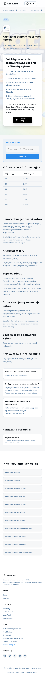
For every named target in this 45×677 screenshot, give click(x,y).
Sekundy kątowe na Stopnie (15, 536)
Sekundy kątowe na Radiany (15, 544)
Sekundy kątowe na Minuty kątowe (18, 552)
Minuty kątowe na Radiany (15, 520)
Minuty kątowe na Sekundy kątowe (18, 528)
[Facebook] (4, 656)
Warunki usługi (32, 672)
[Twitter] (10, 656)
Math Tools (35, 10)
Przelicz (22, 156)
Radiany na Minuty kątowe (15, 496)
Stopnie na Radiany (12, 480)
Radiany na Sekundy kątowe (15, 504)
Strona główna (8, 10)
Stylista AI (7, 635)
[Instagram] (15, 656)
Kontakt (6, 598)
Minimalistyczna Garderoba (13, 638)
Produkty (22, 10)
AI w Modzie (7, 632)
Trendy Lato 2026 (10, 641)
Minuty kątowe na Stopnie (15, 512)
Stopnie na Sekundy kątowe (15, 488)
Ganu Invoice (8, 618)
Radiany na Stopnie (12, 472)
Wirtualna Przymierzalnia (12, 629)
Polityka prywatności (16, 672)
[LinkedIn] (20, 656)
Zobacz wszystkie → (10, 645)
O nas (5, 595)
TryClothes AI (8, 612)
